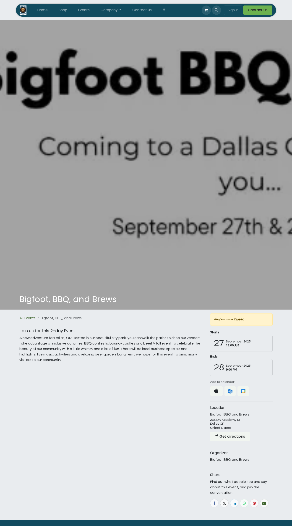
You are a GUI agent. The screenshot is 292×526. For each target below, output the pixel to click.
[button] (216, 10)
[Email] (264, 503)
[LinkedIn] (234, 503)
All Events (27, 318)
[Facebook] (214, 503)
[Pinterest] (254, 503)
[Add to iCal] (216, 391)
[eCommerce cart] (206, 10)
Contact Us (258, 10)
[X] (224, 503)
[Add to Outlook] (230, 391)
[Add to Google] (243, 391)
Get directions (232, 436)
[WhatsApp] (244, 503)
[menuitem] (42, 10)
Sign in (233, 10)
